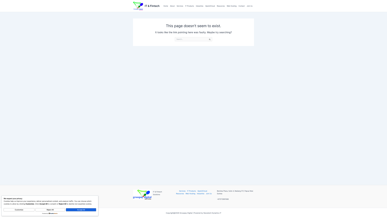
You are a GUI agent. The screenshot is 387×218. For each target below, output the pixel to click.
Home (165, 6)
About (172, 6)
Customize (19, 210)
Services (180, 6)
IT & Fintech (152, 5)
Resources (221, 6)
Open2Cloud (210, 6)
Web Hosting (232, 6)
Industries (199, 6)
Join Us (249, 6)
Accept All (81, 210)
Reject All (50, 210)
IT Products (189, 6)
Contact (242, 6)
